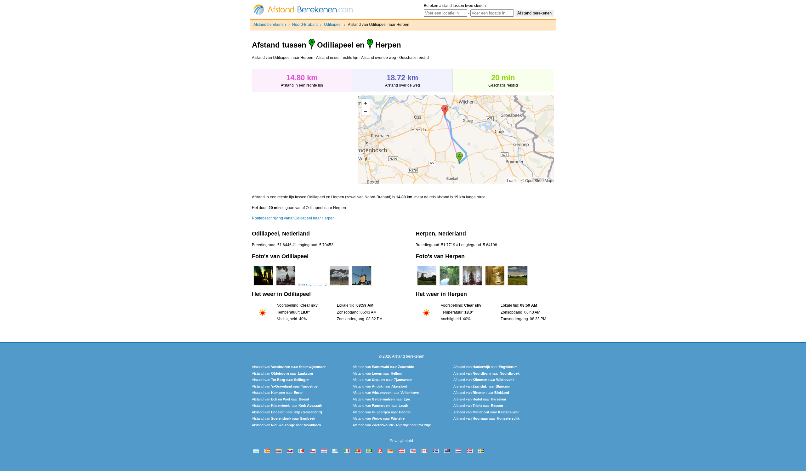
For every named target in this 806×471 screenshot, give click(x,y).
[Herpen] (427, 286)
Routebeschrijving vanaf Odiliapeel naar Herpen (293, 218)
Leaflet (513, 180)
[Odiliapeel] (263, 286)
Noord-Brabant (305, 24)
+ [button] (365, 103)
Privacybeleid (401, 441)
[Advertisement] (305, 139)
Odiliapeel (333, 24)
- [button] (365, 111)
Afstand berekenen (269, 24)
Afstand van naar (289, 367)
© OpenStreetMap (536, 180)
